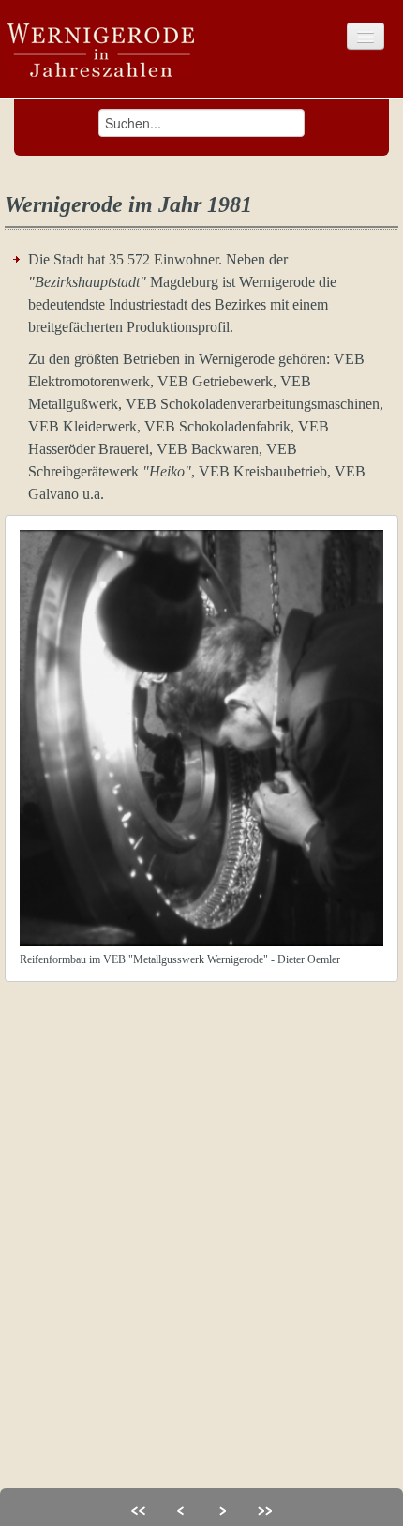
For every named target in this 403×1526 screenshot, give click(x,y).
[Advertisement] (201, 1260)
